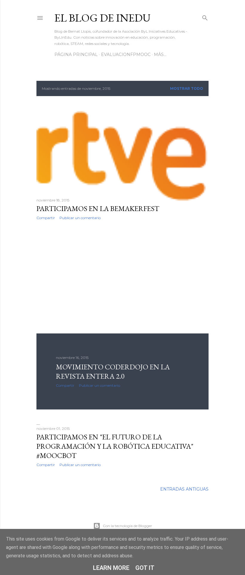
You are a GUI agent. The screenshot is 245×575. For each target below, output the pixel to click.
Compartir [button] (45, 218)
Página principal (76, 54)
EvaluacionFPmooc (126, 54)
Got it (144, 567)
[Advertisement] (122, 277)
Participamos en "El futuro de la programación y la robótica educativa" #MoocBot (114, 446)
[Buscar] (205, 16)
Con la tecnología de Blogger (127, 526)
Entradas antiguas (184, 489)
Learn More (111, 567)
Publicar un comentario (80, 218)
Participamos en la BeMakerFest (97, 208)
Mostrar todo (186, 88)
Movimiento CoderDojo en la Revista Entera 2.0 (113, 371)
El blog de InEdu (102, 18)
